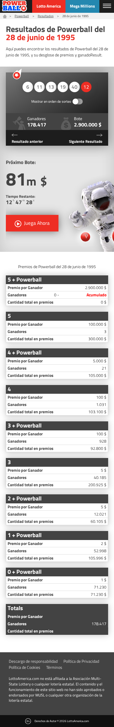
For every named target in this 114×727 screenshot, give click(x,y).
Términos (54, 667)
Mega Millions (82, 6)
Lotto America (49, 6)
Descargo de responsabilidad (33, 661)
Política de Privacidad (81, 661)
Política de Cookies (24, 667)
